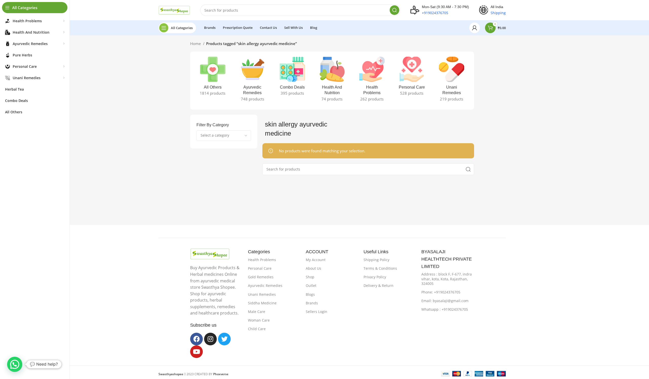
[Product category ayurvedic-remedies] (252, 80)
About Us (313, 268)
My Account (316, 259)
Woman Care (259, 320)
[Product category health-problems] (372, 80)
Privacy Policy (375, 277)
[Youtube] (196, 351)
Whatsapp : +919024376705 (444, 309)
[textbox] (215, 135)
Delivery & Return (378, 285)
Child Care (257, 328)
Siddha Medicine (262, 303)
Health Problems (262, 259)
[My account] (474, 28)
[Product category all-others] (212, 78)
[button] (14, 364)
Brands (312, 303)
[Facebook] (196, 339)
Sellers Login (316, 311)
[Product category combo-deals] (292, 78)
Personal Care (260, 268)
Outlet (311, 285)
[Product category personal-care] (411, 78)
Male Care (256, 311)
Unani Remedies (262, 294)
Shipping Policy (376, 259)
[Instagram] (210, 339)
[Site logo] (174, 9)
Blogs (310, 294)
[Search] (394, 10)
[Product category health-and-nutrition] (332, 80)
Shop (310, 277)
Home (196, 43)
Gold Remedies (261, 277)
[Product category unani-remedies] (451, 80)
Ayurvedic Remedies (265, 285)
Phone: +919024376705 (440, 292)
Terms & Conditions (380, 268)
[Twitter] (224, 339)
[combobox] (223, 135)
